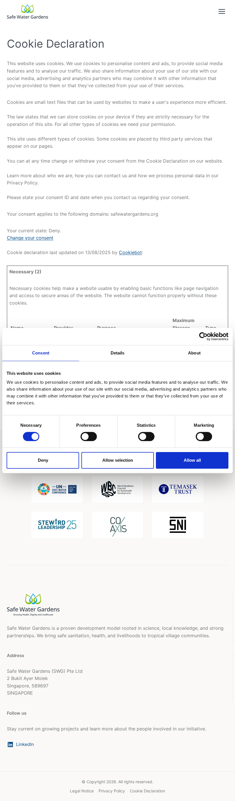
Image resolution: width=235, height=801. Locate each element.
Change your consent (30, 238)
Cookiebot (130, 252)
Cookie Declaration (147, 790)
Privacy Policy (112, 790)
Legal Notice (82, 790)
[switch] (89, 436)
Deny (43, 460)
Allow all (192, 460)
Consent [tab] (40, 352)
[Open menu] (221, 11)
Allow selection (117, 460)
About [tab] (194, 352)
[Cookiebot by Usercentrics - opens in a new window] (203, 336)
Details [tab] (118, 352)
